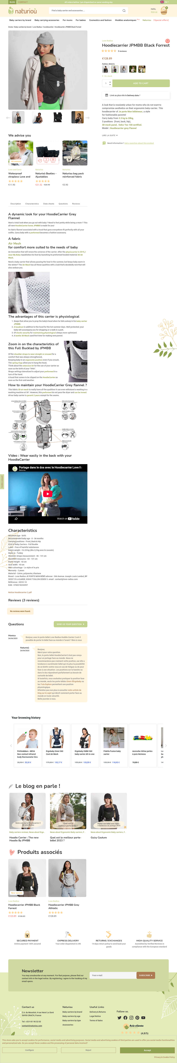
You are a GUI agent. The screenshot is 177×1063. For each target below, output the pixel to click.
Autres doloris (108, 64)
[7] (111, 51)
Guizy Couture (99, 837)
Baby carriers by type (72, 1020)
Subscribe (144, 975)
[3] (105, 51)
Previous (8, 117)
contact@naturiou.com (32, 1026)
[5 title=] (21, 181)
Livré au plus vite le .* (124, 95)
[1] (102, 51)
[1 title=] (9, 181)
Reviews (76, 203)
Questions (63, 203)
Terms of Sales (96, 1020)
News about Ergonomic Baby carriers (45, 832)
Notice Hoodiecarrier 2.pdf (20, 592)
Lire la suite (109, 135)
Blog (12, 2)
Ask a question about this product (139, 143)
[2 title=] (12, 181)
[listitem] (27, 745)
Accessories (68, 1025)
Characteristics (32, 203)
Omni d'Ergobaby (74, 681)
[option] (20, 164)
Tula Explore (46, 684)
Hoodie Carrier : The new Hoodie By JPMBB (24, 839)
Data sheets (48, 203)
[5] (108, 51)
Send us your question (69, 624)
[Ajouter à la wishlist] (167, 41)
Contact (23, 2)
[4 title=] (18, 181)
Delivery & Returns (98, 1012)
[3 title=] (15, 181)
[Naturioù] (22, 10)
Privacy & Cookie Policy (164, 1057)
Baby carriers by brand (72, 1012)
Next (87, 117)
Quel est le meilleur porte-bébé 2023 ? (65, 839)
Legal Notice (95, 1016)
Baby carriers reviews (18, 832)
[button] (11, 745)
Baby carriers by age (71, 1016)
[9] (114, 51)
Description (16, 203)
